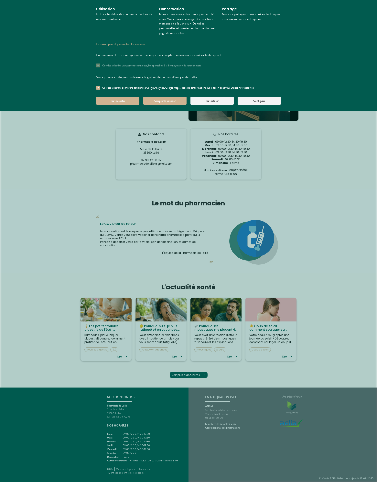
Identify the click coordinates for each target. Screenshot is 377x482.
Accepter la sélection (165, 101)
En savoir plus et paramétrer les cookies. (120, 44)
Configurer (259, 101)
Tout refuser (212, 101)
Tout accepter (118, 101)
